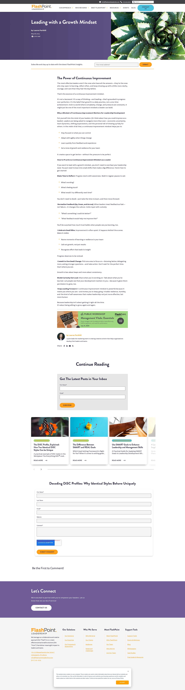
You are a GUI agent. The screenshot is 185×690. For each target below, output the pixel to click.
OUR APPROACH (65, 8)
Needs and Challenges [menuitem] (89, 650)
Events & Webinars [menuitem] (133, 640)
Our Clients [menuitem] (89, 640)
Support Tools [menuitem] (132, 636)
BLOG (133, 8)
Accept (122, 682)
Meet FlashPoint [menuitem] (112, 636)
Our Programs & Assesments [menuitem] (70, 645)
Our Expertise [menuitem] (69, 640)
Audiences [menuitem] (89, 644)
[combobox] (143, 2)
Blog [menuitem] (129, 644)
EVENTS (126, 8)
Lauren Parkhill (39, 30)
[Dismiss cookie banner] (128, 671)
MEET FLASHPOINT (98, 8)
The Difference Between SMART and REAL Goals (84, 446)
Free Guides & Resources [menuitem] (135, 657)
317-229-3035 (127, 2)
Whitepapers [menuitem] (131, 649)
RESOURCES (114, 8)
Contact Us (145, 8)
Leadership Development (121, 440)
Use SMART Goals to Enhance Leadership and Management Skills (127, 446)
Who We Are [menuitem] (110, 649)
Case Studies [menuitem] (131, 653)
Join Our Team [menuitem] (111, 653)
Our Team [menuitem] (109, 644)
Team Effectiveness (41, 440)
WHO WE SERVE (81, 8)
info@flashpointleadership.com (110, 2)
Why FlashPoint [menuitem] (111, 640)
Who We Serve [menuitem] (90, 636)
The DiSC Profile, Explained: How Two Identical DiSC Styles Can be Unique (46, 447)
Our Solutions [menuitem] (69, 636)
